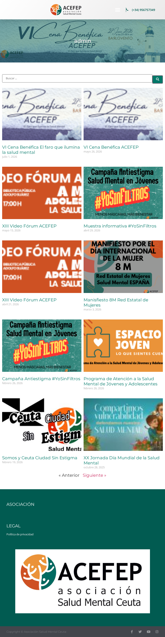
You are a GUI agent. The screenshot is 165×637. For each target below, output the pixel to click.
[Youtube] (148, 631)
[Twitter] (140, 631)
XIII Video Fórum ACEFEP (29, 226)
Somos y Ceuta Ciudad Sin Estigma (39, 457)
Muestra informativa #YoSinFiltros (120, 226)
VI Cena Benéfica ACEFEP (111, 147)
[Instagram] (157, 631)
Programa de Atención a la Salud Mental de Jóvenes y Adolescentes (120, 381)
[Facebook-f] (131, 631)
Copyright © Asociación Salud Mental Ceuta (36, 631)
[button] (118, 10)
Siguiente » (94, 475)
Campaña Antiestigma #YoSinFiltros (41, 378)
